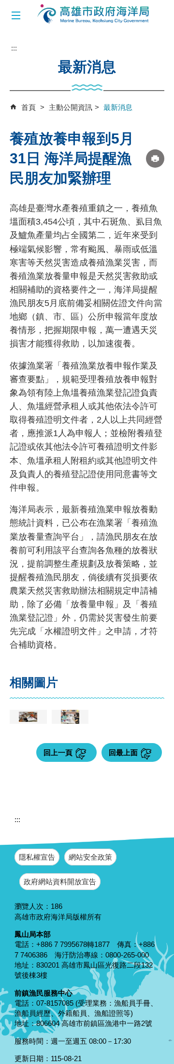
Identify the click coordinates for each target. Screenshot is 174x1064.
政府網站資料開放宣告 (60, 882)
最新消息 (117, 107)
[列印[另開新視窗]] (155, 158)
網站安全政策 (90, 857)
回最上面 (123, 752)
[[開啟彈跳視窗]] (28, 717)
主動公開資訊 (70, 107)
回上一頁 (58, 752)
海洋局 (93, 14)
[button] (16, 16)
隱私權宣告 (37, 857)
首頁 (28, 107)
